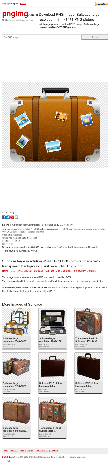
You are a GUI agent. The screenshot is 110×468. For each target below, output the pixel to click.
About (6, 450)
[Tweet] (16, 217)
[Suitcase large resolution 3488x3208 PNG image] (16, 411)
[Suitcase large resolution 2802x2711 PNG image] (52, 322)
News (22, 450)
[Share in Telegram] (8, 217)
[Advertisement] (55, 62)
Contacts (54, 450)
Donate (30, 450)
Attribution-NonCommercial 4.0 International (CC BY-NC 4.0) (42, 224)
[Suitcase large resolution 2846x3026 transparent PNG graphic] (16, 322)
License (14, 450)
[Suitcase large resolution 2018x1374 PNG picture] (16, 367)
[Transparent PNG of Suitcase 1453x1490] (89, 322)
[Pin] (12, 217)
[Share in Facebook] (4, 217)
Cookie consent (42, 450)
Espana (23, 3)
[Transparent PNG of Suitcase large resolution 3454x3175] (52, 411)
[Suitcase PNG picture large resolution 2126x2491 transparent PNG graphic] (89, 366)
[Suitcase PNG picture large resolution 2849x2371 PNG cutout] (52, 367)
